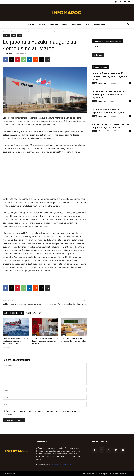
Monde (65, 24)
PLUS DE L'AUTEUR (33, 313)
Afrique (54, 24)
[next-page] (8, 349)
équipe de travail (88, 473)
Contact (123, 473)
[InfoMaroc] (67, 12)
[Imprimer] (47, 59)
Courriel (96, 46)
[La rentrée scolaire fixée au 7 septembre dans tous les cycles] (74, 327)
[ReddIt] (35, 59)
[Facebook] (112, 2)
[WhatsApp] (23, 59)
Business (76, 24)
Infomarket (100, 24)
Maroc (42, 24)
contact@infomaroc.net (61, 464)
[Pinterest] (17, 59)
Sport (88, 24)
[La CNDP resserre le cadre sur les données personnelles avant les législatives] (45, 327)
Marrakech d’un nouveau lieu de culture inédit (67, 304)
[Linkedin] (29, 59)
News (19, 35)
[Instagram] (116, 2)
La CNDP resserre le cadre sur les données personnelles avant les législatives (45, 341)
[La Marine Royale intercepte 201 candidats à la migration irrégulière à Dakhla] (16, 327)
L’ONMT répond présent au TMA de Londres (22, 304)
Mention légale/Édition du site (107, 473)
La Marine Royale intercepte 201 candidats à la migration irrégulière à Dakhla (15, 341)
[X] (120, 2)
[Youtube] (129, 2)
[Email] (41, 59)
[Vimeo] (125, 2)
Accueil (32, 24)
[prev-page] (4, 349)
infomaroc (9, 54)
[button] (128, 25)
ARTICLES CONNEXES (13, 313)
